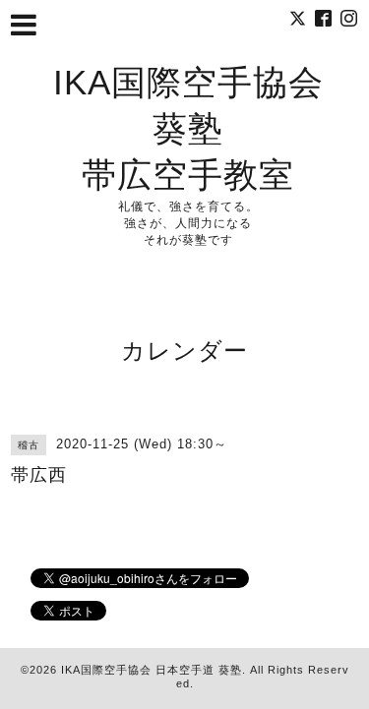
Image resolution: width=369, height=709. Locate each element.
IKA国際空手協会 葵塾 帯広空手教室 (188, 128)
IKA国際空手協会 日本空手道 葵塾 (151, 670)
